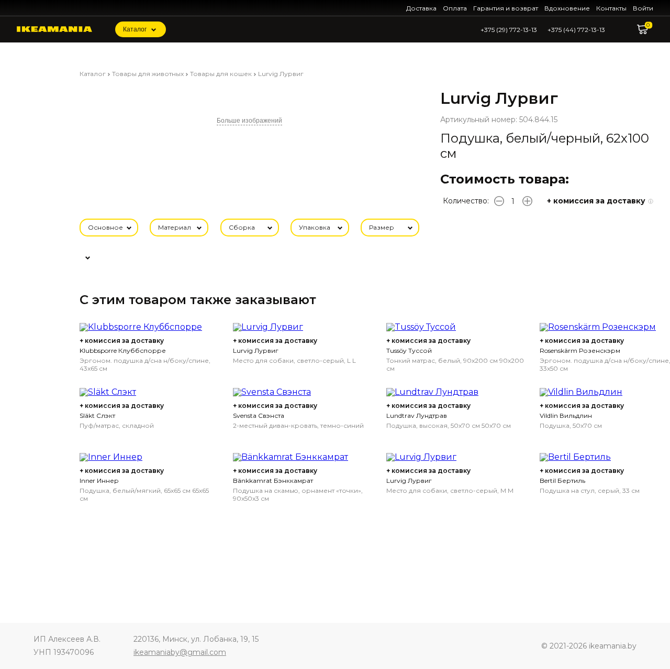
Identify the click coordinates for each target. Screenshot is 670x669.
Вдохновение (567, 8)
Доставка (421, 8)
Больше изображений (249, 120)
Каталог (135, 29)
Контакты (611, 8)
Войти (643, 8)
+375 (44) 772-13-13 (576, 30)
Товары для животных (148, 74)
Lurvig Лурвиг (281, 74)
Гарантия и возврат (505, 8)
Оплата (455, 8)
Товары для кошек (221, 74)
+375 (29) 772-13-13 (509, 30)
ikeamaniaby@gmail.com (179, 652)
